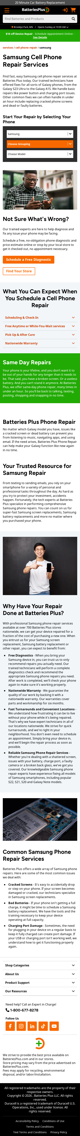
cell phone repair (26, 47)
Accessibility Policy (27, 1121)
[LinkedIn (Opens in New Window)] (32, 1026)
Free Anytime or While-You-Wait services (35, 326)
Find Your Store (19, 271)
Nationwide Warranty (21, 343)
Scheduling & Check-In (22, 318)
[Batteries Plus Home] (36, 10)
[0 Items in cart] (73, 10)
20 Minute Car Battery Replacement (40, 3)
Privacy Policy (58, 1132)
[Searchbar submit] (73, 19)
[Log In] (65, 10)
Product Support (17, 983)
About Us (12, 974)
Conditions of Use (53, 1121)
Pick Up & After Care (20, 335)
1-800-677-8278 (24, 1010)
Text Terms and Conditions (30, 1132)
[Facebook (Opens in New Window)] (10, 1026)
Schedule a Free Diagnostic (28, 259)
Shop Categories (17, 965)
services (8, 47)
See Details (40, 37)
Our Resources (16, 991)
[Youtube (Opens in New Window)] (54, 1026)
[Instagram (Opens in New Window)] (21, 1026)
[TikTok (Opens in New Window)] (43, 1026)
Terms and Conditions (40, 1126)
